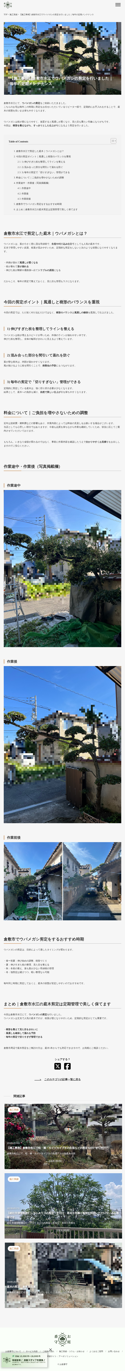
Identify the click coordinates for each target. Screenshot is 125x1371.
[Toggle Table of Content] (112, 141)
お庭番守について (13, 1351)
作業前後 (26, 199)
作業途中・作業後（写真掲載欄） (33, 183)
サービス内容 (32, 1351)
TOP (5, 14)
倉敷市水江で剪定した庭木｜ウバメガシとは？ (40, 151)
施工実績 (13, 14)
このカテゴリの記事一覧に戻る (62, 1079)
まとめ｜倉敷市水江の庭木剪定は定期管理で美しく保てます (47, 209)
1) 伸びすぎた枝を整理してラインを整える (43, 162)
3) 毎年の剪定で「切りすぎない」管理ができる (46, 172)
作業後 (25, 193)
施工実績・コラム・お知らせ (71, 1351)
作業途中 (26, 188)
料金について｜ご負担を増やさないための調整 (40, 177)
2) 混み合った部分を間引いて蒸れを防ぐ (42, 167)
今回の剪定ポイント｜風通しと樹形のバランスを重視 (43, 156)
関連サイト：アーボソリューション (62, 1356)
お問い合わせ (114, 1351)
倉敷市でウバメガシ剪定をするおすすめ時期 (39, 204)
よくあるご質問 (96, 1351)
